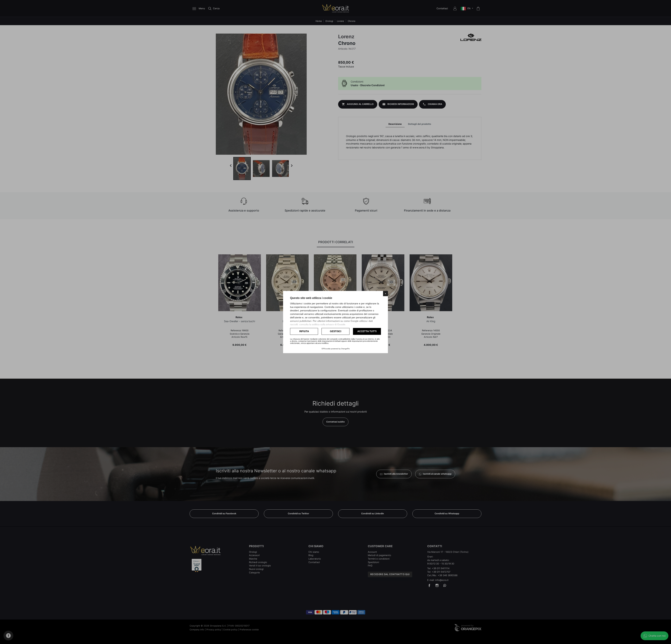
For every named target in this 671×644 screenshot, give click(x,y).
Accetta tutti (367, 331)
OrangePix (345, 349)
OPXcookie (326, 349)
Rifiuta (304, 331)
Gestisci (335, 331)
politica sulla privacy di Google (328, 324)
